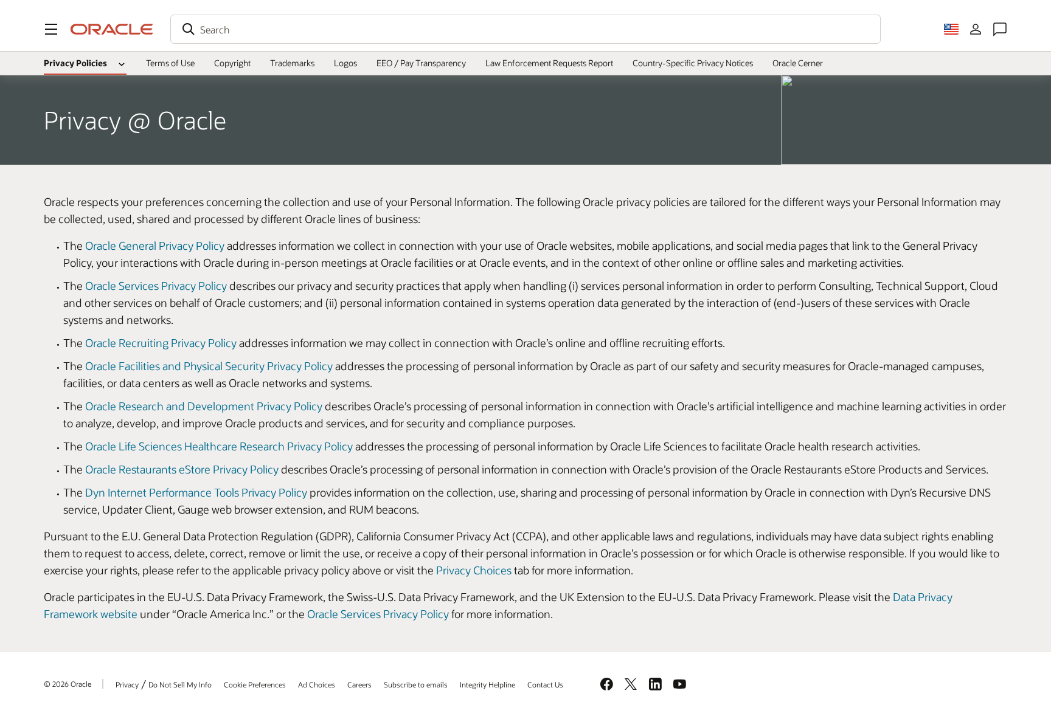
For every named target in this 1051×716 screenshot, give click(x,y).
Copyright (232, 63)
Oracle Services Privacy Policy (156, 285)
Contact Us (545, 684)
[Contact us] (1000, 29)
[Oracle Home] (112, 29)
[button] (51, 29)
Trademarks (292, 63)
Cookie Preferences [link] (255, 684)
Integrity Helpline (487, 684)
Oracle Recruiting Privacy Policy (161, 343)
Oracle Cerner (797, 63)
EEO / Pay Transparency (421, 63)
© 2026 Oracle (67, 684)
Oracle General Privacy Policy (154, 245)
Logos (345, 63)
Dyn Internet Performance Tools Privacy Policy (196, 492)
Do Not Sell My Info (180, 684)
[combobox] (525, 29)
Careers (359, 684)
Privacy (127, 684)
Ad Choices (316, 684)
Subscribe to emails (416, 684)
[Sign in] (975, 29)
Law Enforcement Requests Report (549, 63)
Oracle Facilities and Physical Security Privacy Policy (209, 366)
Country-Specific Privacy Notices (693, 63)
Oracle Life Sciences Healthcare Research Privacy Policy (219, 446)
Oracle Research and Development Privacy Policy (203, 406)
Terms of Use (170, 63)
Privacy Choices (474, 570)
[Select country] (951, 29)
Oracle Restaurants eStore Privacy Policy (182, 469)
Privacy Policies (75, 63)
